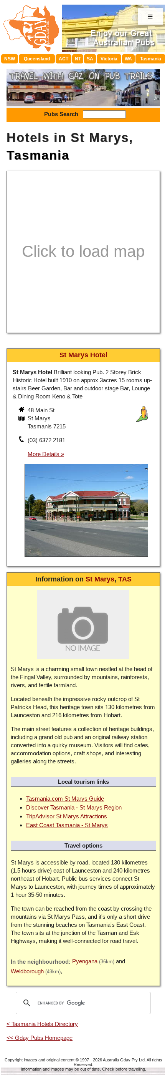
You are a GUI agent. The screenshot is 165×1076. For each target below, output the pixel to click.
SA (90, 59)
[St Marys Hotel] (86, 558)
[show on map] (22, 419)
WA (128, 59)
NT (78, 59)
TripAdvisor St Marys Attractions (66, 816)
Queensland (37, 59)
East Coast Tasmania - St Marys (67, 825)
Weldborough (27, 971)
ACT (63, 59)
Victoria (109, 59)
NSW (9, 59)
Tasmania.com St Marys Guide (65, 798)
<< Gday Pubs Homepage (40, 1037)
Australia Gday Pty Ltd (124, 1060)
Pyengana (84, 961)
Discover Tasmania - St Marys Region (74, 807)
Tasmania (38, 155)
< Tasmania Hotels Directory (42, 1024)
